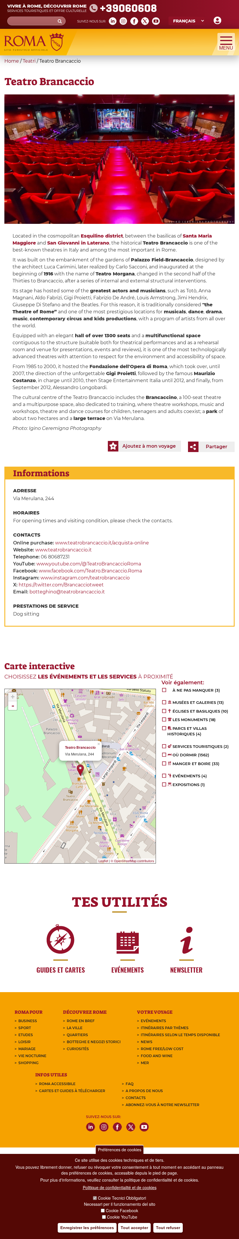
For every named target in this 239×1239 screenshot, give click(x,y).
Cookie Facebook (122, 1210)
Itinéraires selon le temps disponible (180, 1035)
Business (27, 1021)
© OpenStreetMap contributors (132, 860)
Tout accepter (134, 1227)
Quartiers (77, 1035)
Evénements (153, 1021)
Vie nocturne (32, 1056)
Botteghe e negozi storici (94, 1042)
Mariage (27, 1049)
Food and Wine (157, 1056)
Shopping (28, 1063)
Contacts (136, 1098)
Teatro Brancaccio (80, 747)
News (146, 1042)
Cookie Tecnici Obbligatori (122, 1198)
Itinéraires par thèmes (165, 1028)
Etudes (25, 1035)
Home (11, 61)
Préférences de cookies (119, 1149)
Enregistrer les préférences (87, 1227)
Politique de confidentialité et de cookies (120, 1187)
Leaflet (103, 860)
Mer (145, 1063)
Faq (129, 1084)
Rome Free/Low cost (162, 1049)
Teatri (29, 61)
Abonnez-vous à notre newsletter (162, 1105)
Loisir (24, 1042)
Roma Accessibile (57, 1084)
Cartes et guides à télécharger (72, 1091)
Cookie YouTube (122, 1217)
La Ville (74, 1028)
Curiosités (78, 1049)
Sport (24, 1028)
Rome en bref (81, 1021)
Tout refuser (168, 1227)
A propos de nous (144, 1091)
